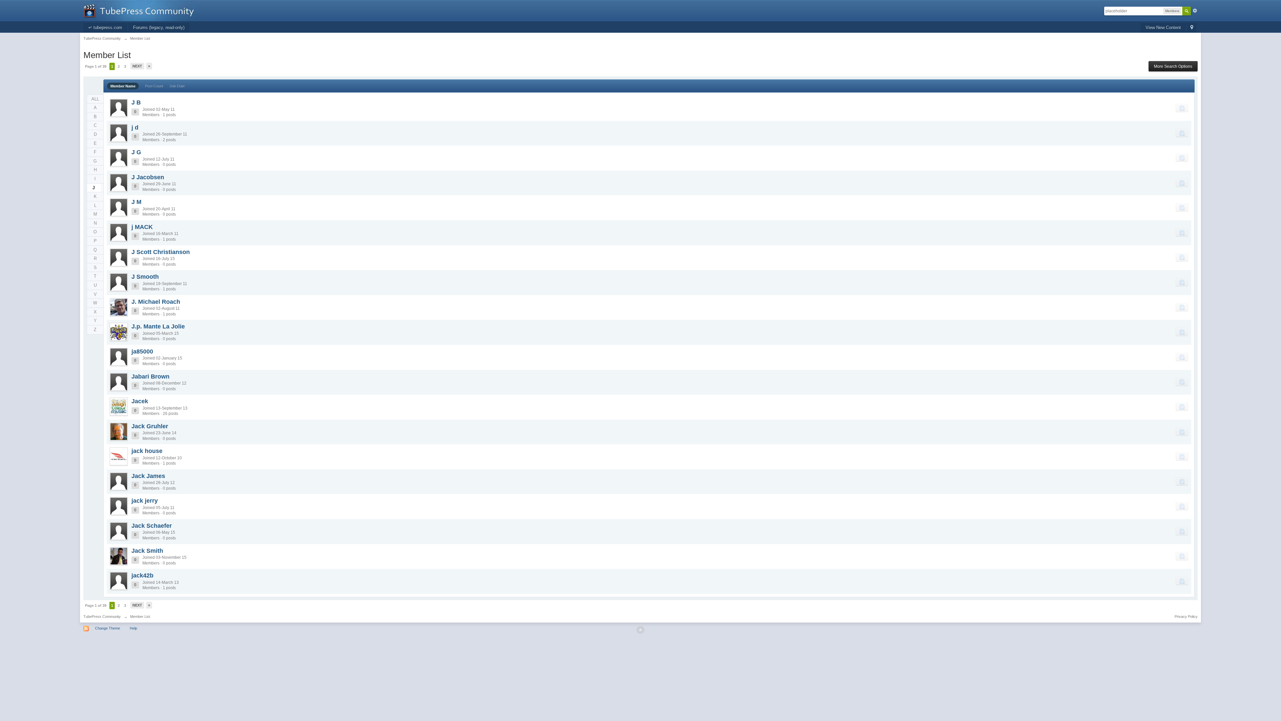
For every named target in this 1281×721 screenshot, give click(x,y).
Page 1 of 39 (95, 66)
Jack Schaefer (151, 525)
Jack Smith (147, 550)
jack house (146, 451)
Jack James (148, 476)
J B (136, 102)
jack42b (142, 575)
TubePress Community (102, 617)
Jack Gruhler (149, 426)
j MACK (142, 227)
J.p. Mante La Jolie (158, 326)
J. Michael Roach (155, 301)
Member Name (122, 86)
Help (133, 628)
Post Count (154, 86)
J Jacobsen (147, 177)
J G (136, 152)
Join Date (177, 86)
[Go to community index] (141, 10)
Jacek (139, 401)
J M (136, 202)
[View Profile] (119, 108)
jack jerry (144, 500)
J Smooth (145, 276)
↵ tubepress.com (105, 27)
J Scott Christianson (160, 252)
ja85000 (142, 351)
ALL (95, 98)
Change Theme (107, 628)
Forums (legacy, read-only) (158, 27)
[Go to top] (640, 630)
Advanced (1195, 10)
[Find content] (1182, 108)
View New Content (1163, 27)
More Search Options (1173, 66)
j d (134, 127)
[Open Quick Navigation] (1192, 28)
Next (137, 66)
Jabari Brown (150, 376)
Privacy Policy (1186, 617)
